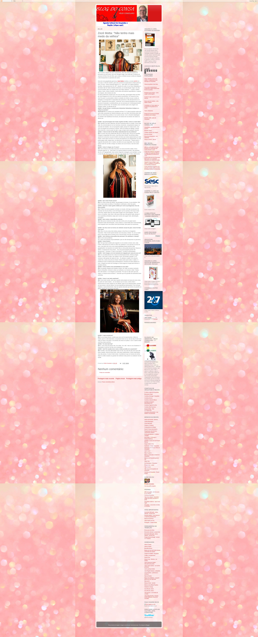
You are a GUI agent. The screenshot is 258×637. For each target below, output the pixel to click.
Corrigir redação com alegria (151, 132)
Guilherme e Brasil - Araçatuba (151, 445)
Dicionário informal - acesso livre (152, 532)
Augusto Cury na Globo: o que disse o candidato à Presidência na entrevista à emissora (152, 163)
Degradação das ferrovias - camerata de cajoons (150, 431)
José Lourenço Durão (149, 568)
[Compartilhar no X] (125, 363)
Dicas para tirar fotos (149, 530)
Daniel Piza (147, 557)
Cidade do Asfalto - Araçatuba (151, 553)
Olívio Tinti (146, 461)
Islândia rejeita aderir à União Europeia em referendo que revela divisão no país (151, 148)
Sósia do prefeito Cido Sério (151, 84)
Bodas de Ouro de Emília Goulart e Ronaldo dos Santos (152, 551)
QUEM (135, 81)
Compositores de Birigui (150, 427)
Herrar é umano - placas (150, 139)
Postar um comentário (105, 372)
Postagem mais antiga (133, 378)
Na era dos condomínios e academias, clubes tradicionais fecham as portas (151, 88)
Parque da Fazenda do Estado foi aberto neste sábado (151, 114)
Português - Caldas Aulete (150, 522)
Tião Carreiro (147, 467)
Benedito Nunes (148, 548)
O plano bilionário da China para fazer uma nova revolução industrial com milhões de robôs (152, 159)
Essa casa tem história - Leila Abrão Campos (151, 101)
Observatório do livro (149, 520)
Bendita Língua (148, 130)
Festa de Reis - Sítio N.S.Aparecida (149, 409)
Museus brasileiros (148, 518)
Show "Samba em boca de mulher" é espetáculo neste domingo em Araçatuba (150, 80)
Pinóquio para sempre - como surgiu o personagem (151, 93)
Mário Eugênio (147, 453)
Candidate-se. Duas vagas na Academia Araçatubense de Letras (151, 106)
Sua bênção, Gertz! (149, 588)
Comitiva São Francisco (150, 407)
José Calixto (147, 451)
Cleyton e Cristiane (149, 425)
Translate (155, 319)
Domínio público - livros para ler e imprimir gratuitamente (152, 516)
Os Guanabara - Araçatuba (150, 463)
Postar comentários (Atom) (108, 382)
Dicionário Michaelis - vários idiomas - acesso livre (151, 513)
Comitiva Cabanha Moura (150, 400)
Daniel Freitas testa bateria (150, 429)
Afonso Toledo (147, 544)
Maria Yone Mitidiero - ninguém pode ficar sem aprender (151, 578)
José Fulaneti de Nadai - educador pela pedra (150, 563)
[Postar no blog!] (124, 363)
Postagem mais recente (106, 378)
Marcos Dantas (148, 576)
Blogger (148, 625)
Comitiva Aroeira (148, 398)
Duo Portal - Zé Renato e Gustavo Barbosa (150, 438)
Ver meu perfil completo (150, 486)
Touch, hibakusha (148, 110)
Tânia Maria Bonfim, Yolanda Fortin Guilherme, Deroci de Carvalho (151, 597)
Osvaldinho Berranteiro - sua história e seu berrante (151, 413)
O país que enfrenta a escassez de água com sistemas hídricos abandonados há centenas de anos (151, 153)
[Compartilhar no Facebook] (127, 363)
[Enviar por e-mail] (123, 363)
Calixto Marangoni (148, 421)
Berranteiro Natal (148, 394)
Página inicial (120, 378)
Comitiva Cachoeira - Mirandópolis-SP (149, 402)
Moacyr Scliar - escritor (149, 583)
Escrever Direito (148, 134)
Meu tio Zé (146, 581)
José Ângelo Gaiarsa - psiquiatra (152, 570)
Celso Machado (148, 423)
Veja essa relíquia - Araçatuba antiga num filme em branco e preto (151, 498)
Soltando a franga (148, 586)
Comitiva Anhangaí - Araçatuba (151, 396)
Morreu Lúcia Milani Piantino (151, 585)
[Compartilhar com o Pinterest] (128, 363)
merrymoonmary (134, 625)
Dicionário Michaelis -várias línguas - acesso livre (151, 534)
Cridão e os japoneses (149, 555)
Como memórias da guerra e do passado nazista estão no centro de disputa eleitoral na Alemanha (152, 168)
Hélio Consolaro (150, 484)
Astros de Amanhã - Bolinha (151, 419)
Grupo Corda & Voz (149, 444)
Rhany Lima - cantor (149, 465)
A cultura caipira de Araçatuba (151, 392)
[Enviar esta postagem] (120, 363)
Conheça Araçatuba (149, 495)
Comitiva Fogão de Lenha (150, 405)
